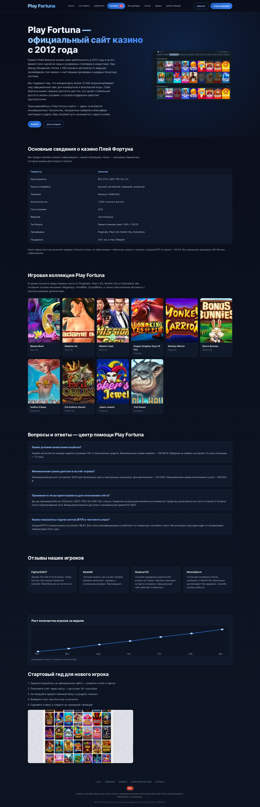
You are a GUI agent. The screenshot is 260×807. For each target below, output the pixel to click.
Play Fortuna (41, 6)
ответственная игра (141, 781)
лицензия (110, 781)
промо (158, 6)
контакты (160, 781)
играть (34, 124)
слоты (147, 6)
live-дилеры (134, 6)
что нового (84, 6)
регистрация (54, 124)
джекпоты (99, 6)
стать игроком (221, 6)
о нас (98, 781)
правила (123, 781)
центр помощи (173, 6)
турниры (115, 6)
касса (71, 6)
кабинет (201, 6)
